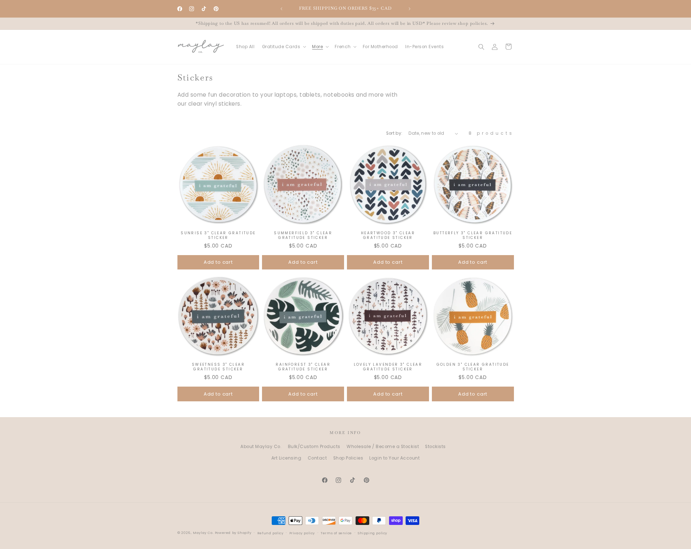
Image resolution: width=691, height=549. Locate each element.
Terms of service (336, 533)
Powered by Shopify (233, 532)
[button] (283, 46)
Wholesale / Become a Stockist (383, 446)
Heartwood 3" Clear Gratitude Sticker (388, 235)
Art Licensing (286, 458)
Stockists (435, 446)
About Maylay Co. (260, 446)
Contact (317, 458)
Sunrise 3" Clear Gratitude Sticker (218, 235)
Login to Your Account (394, 458)
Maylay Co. (203, 532)
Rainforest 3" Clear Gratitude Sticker (303, 367)
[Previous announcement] (281, 8)
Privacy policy (302, 533)
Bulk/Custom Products (314, 446)
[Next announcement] (409, 8)
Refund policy (270, 533)
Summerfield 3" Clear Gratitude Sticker (303, 235)
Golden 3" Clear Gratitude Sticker (473, 367)
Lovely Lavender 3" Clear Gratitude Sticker (388, 367)
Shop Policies (348, 458)
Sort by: (394, 133)
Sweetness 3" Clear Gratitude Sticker (218, 367)
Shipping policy (372, 533)
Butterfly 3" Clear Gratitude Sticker (472, 235)
